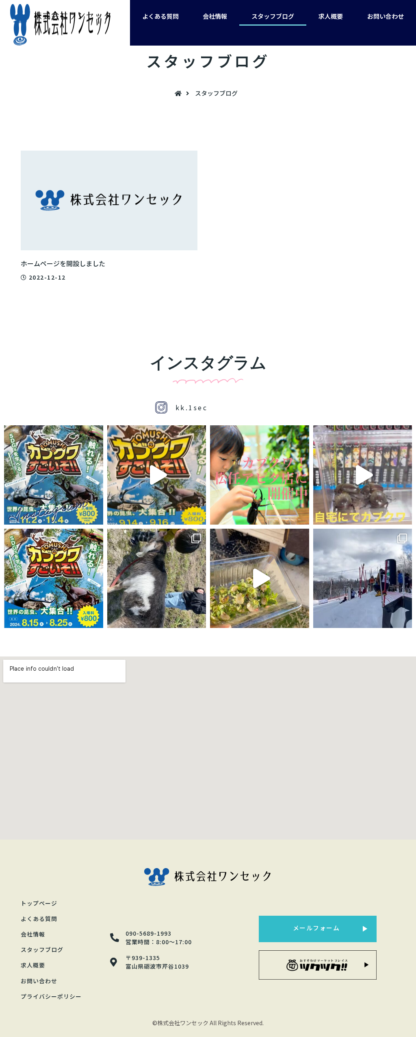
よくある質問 (160, 16)
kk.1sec (192, 407)
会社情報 (215, 16)
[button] (318, 929)
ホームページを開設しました (63, 263)
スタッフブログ (272, 16)
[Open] (53, 475)
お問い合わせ (385, 16)
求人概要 (330, 16)
